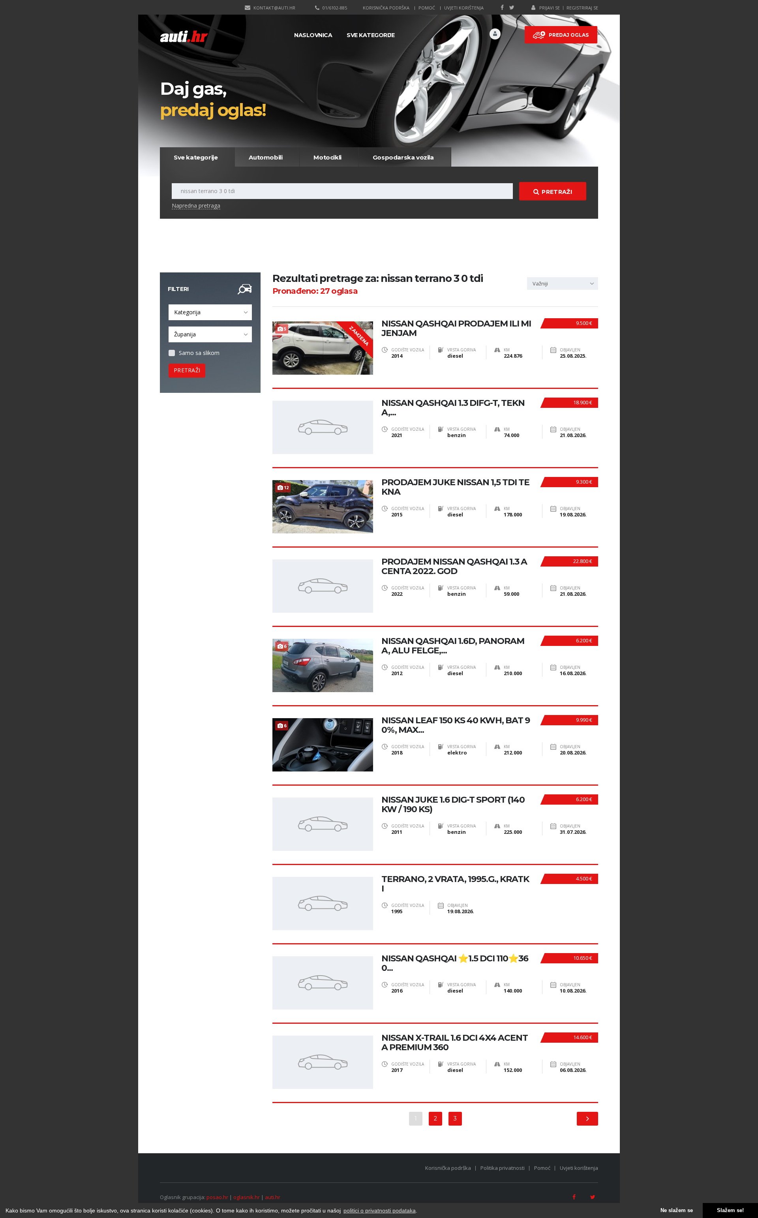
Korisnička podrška (386, 8)
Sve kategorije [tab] (196, 157)
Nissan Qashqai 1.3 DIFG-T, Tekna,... (453, 407)
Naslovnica (313, 35)
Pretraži (557, 191)
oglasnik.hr (246, 1197)
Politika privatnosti (502, 1167)
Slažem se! (730, 1210)
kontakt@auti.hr (274, 8)
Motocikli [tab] (327, 157)
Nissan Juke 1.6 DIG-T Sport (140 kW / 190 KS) (453, 804)
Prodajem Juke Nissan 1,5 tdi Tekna (455, 487)
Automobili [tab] (265, 157)
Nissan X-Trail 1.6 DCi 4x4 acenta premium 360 (454, 1042)
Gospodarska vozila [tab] (403, 157)
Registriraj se (582, 8)
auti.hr (272, 1197)
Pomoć (426, 8)
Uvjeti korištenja (464, 8)
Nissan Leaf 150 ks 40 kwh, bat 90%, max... (455, 725)
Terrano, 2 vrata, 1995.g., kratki (455, 884)
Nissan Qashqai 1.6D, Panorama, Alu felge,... (452, 645)
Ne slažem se (676, 1210)
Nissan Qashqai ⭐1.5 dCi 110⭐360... (454, 963)
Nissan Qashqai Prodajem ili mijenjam (456, 328)
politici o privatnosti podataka (379, 1210)
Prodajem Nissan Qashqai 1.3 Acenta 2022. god (454, 566)
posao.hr (217, 1197)
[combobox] (210, 312)
